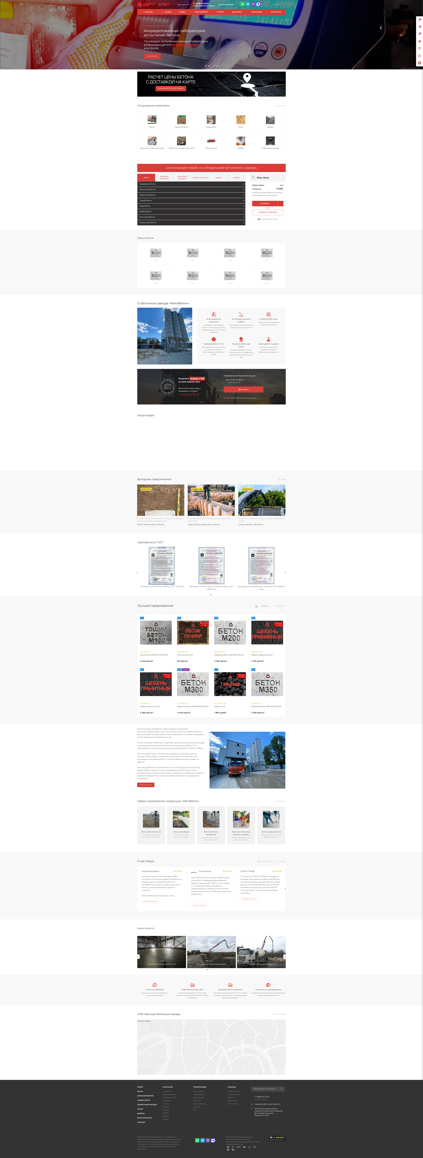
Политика (197, 1100)
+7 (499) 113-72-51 (201, 4)
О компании (167, 1091)
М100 (156, 260)
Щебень (270, 127)
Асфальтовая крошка (270, 148)
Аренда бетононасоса (156, 56)
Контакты (166, 1104)
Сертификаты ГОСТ (170, 1097)
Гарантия (231, 1097)
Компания (168, 1087)
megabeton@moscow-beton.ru (204, 6)
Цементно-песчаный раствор (152, 148)
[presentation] (137, 572)
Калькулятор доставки (171, 88)
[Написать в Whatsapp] (242, 4)
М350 (193, 283)
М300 (156, 283)
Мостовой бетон (147, 217)
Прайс (140, 1087)
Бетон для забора (181, 832)
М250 (267, 260)
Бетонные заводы (169, 1094)
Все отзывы (281, 861)
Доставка (196, 1107)
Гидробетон (145, 206)
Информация (199, 1087)
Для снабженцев (199, 1104)
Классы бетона (198, 1094)
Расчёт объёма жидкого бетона (150, 524)
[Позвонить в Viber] (253, 4)
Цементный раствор (147, 1104)
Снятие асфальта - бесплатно (250, 524)
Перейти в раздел (279, 1014)
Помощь (232, 1087)
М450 (267, 283)
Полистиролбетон (148, 222)
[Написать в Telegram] (248, 4)
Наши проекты (199, 1097)
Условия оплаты (233, 1091)
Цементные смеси (200, 178)
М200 (230, 260)
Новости (166, 1107)
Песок (240, 127)
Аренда (218, 178)
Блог (195, 1110)
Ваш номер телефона (235, 380)
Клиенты (166, 1116)
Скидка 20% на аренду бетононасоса (204, 524)
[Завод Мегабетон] (164, 336)
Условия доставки (234, 1094)
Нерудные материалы (164, 177)
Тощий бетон (211, 127)
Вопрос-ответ (233, 1100)
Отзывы (165, 1113)
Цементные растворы (182, 177)
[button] (160, 362)
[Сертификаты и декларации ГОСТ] (163, 4)
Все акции (282, 479)
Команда (166, 1110)
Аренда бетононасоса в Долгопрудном (167, 32)
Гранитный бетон (147, 189)
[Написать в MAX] (258, 4)
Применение (232, 1104)
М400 (230, 283)
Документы (167, 1100)
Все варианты (280, 801)
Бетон (152, 127)
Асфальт (240, 148)
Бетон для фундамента (271, 832)
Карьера (166, 1119)
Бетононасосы (211, 148)
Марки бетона (198, 1091)
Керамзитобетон (181, 127)
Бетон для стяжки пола (151, 832)
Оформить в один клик (268, 212)
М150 (192, 260)
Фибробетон (145, 211)
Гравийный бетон (147, 184)
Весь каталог (281, 106)
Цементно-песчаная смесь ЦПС (181, 148)
